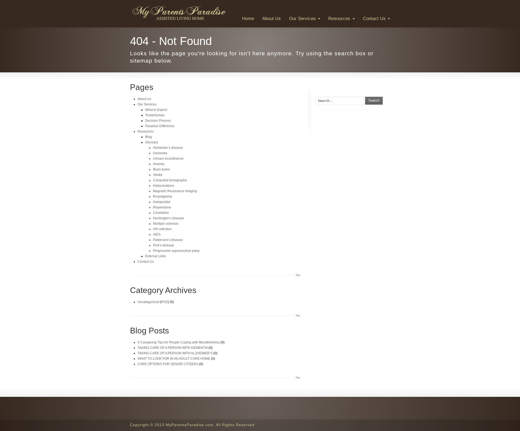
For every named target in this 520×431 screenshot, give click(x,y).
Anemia (158, 164)
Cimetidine (161, 213)
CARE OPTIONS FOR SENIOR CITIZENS (168, 364)
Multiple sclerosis (165, 224)
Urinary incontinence (168, 158)
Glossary (151, 142)
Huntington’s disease (168, 218)
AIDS (157, 234)
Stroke (157, 175)
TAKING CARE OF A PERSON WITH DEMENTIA (173, 348)
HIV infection (162, 229)
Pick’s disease (163, 245)
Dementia (160, 153)
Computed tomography (170, 180)
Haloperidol (161, 202)
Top (297, 275)
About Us (271, 18)
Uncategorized (148, 302)
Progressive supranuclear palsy (176, 251)
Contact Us (374, 18)
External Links (155, 256)
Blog (148, 137)
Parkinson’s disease (168, 240)
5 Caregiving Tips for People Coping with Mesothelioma (179, 342)
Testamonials (155, 115)
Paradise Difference (159, 126)
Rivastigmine (162, 196)
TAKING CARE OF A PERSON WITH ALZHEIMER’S (175, 353)
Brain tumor (161, 169)
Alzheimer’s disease (168, 148)
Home (248, 18)
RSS (164, 302)
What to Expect (156, 110)
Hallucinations (163, 186)
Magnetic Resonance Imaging (175, 191)
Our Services (302, 18)
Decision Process (158, 121)
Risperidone (162, 207)
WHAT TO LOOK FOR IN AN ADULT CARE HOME (174, 359)
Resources (339, 18)
